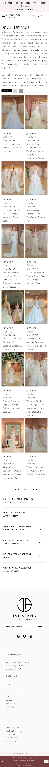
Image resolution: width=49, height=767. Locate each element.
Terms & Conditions (13, 737)
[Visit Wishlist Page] (46, 16)
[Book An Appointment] (30, 16)
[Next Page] (36, 489)
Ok (46, 761)
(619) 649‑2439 (12, 676)
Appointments (11, 693)
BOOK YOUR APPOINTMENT (24, 9)
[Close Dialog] (2, 761)
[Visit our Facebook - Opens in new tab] (24, 636)
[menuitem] (3, 15)
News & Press (11, 703)
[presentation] (13, 112)
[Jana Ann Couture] (14, 16)
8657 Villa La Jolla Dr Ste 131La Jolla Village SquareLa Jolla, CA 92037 (17, 665)
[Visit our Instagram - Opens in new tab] (31, 636)
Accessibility (11, 741)
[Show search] (38, 16)
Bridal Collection (12, 727)
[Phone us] (34, 16)
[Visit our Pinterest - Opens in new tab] (18, 636)
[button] (3, 15)
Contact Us (10, 710)
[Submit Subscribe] (40, 626)
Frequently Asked (13, 706)
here (30, 765)
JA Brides (9, 696)
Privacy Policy (11, 734)
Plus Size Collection (14, 731)
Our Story (9, 700)
